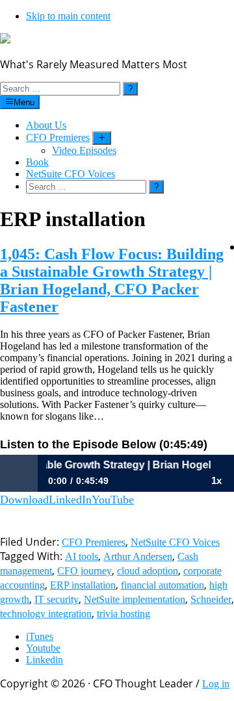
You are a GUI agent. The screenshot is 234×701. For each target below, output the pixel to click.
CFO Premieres (93, 542)
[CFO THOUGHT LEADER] (5, 39)
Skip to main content (68, 15)
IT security (56, 599)
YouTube (113, 499)
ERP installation (83, 585)
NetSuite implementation (134, 599)
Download (24, 499)
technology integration (46, 613)
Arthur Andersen (137, 556)
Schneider (210, 599)
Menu (24, 102)
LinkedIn (70, 499)
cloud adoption (147, 570)
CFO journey (84, 570)
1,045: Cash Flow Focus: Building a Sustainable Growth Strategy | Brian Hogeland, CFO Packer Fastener (112, 280)
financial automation (162, 585)
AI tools (81, 556)
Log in (215, 683)
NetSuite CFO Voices (175, 542)
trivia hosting (123, 613)
